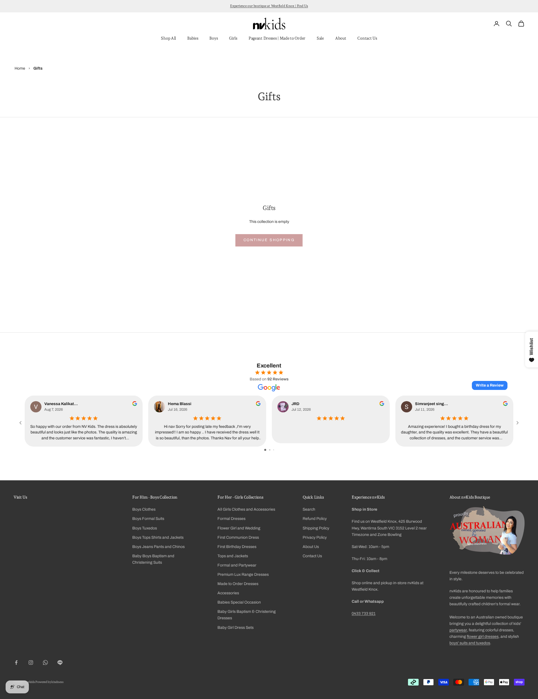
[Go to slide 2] (269, 450)
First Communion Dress (238, 537)
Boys (213, 38)
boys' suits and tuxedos (469, 643)
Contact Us (367, 38)
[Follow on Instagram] (31, 662)
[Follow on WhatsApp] (45, 662)
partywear (458, 630)
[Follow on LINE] (60, 662)
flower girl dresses (482, 636)
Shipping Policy (316, 528)
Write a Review (490, 385)
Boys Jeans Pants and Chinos (158, 547)
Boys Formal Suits (148, 519)
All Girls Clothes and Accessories (246, 509)
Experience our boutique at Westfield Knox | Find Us (269, 6)
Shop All (168, 38)
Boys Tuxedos (144, 528)
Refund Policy (315, 519)
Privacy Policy (315, 537)
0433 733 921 (363, 613)
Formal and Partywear (236, 565)
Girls (233, 38)
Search (309, 509)
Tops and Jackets (232, 556)
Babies (192, 38)
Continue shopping (269, 240)
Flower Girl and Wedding (238, 528)
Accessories (228, 593)
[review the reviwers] (134, 403)
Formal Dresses (231, 519)
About (340, 38)
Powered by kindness (49, 682)
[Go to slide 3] (273, 449)
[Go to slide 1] (265, 450)
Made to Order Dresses (237, 584)
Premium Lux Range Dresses (243, 574)
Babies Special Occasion (239, 602)
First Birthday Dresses (236, 547)
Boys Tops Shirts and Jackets (158, 537)
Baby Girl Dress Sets (235, 627)
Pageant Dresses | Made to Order (277, 38)
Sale (320, 38)
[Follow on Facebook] (16, 662)
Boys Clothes (144, 509)
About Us (311, 547)
